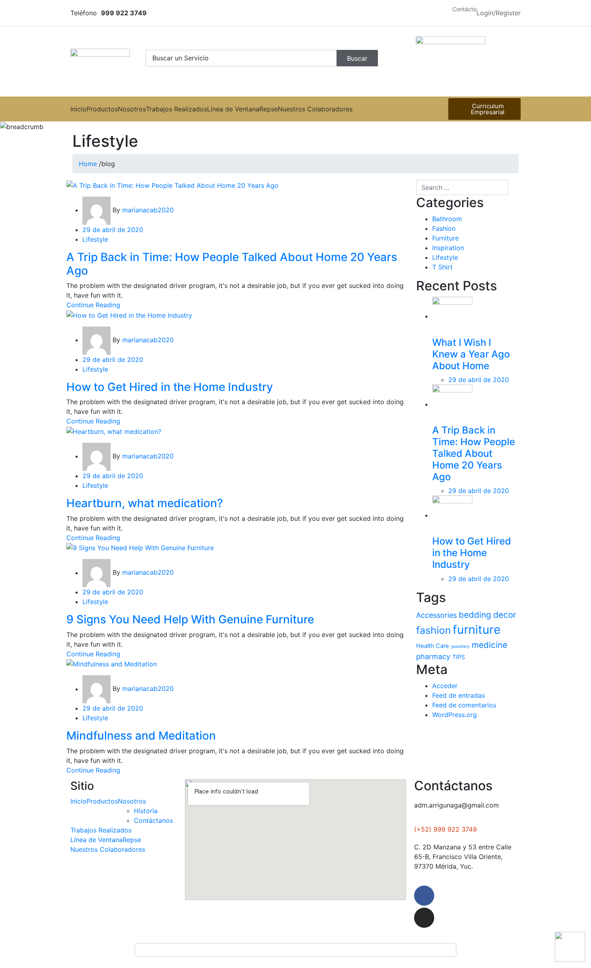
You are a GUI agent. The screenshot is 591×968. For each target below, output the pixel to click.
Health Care (432, 645)
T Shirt (442, 267)
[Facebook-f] (424, 896)
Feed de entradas (458, 695)
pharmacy (433, 656)
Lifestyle (445, 257)
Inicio (78, 109)
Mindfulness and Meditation (141, 735)
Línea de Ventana (233, 109)
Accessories (436, 615)
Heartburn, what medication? (144, 503)
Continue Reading (93, 305)
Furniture (445, 238)
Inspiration (448, 248)
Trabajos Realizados (176, 109)
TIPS (458, 657)
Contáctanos (153, 820)
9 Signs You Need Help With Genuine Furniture (190, 619)
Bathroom (447, 219)
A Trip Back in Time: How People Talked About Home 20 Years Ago (473, 453)
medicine (489, 645)
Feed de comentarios (464, 705)
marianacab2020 (148, 210)
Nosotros (132, 109)
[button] (464, 9)
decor (504, 615)
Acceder (445, 686)
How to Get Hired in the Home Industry (471, 552)
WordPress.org (454, 715)
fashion (433, 630)
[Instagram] (424, 918)
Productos (102, 109)
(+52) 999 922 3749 (445, 829)
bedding (475, 615)
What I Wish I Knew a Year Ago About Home (471, 354)
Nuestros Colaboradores (315, 109)
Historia (146, 811)
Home (88, 164)
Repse (268, 109)
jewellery (460, 646)
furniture (477, 630)
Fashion (444, 228)
